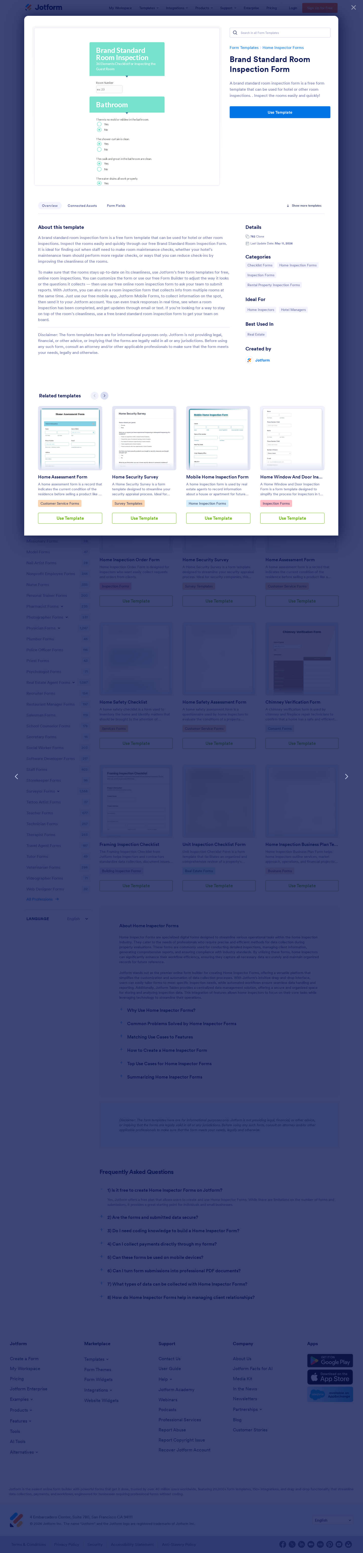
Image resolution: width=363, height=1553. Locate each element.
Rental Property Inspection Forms (273, 284)
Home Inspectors (260, 309)
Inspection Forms (260, 275)
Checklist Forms (260, 265)
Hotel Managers (293, 309)
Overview (50, 205)
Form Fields (116, 205)
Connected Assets (82, 205)
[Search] (235, 33)
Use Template (280, 112)
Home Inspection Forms (298, 265)
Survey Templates (128, 503)
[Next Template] (346, 776)
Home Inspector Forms (283, 47)
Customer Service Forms (59, 503)
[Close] (353, 7)
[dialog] (181, 776)
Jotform (262, 360)
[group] (70, 469)
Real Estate (257, 334)
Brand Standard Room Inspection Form (270, 64)
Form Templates (244, 47)
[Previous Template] (16, 776)
